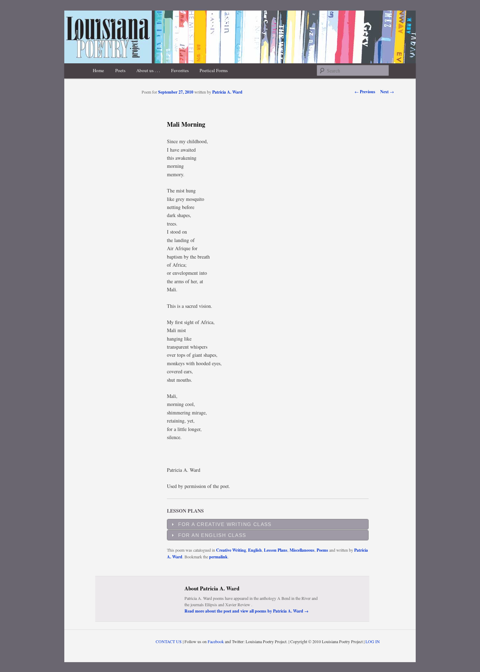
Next (387, 92)
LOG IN (372, 641)
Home (98, 70)
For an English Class (212, 535)
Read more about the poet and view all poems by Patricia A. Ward (246, 611)
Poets (120, 70)
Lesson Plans (275, 550)
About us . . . (148, 70)
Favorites (180, 70)
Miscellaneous (302, 550)
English (255, 550)
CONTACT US (169, 641)
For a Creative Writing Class (225, 524)
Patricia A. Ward (227, 92)
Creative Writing (231, 550)
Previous (365, 92)
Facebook (216, 641)
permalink (218, 557)
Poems (322, 550)
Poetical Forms (214, 70)
